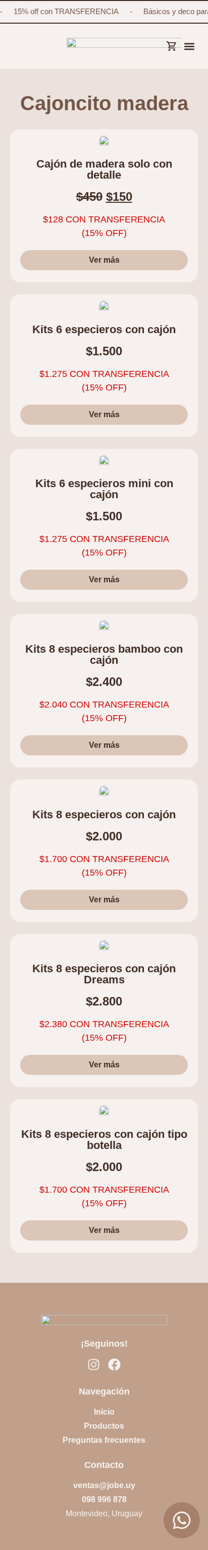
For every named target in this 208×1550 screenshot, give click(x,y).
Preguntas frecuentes (104, 1440)
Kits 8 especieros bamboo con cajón (104, 654)
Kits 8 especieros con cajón (104, 814)
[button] (189, 46)
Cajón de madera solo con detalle (104, 169)
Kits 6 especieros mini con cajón (104, 489)
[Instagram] (93, 1364)
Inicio (104, 1412)
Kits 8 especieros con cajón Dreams (104, 974)
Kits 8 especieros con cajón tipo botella (104, 1139)
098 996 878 (104, 1499)
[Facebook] (114, 1364)
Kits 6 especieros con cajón (104, 329)
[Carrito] (171, 44)
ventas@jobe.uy (104, 1485)
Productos (104, 1426)
